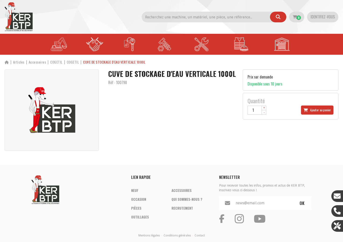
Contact (200, 235)
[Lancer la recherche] (278, 17)
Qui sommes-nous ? (187, 199)
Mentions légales (149, 235)
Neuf (134, 190)
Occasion (138, 199)
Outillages (140, 216)
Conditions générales (177, 235)
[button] (114, 62)
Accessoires (182, 190)
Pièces (136, 208)
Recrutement (182, 208)
